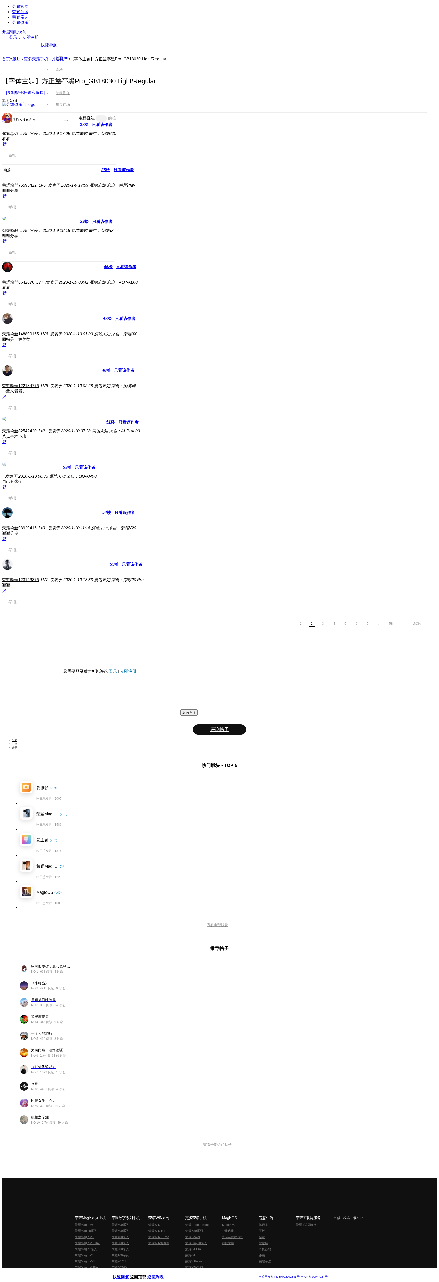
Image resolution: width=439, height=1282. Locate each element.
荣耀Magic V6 (84, 1225)
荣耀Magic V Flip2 (87, 1243)
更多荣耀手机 (36, 59)
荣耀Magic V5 (84, 1237)
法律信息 (202, 1272)
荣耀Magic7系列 (86, 1249)
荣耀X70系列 (194, 1267)
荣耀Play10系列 (196, 1243)
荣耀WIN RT (156, 1231)
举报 (12, 155)
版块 (16, 59)
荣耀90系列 (119, 1267)
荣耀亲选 (20, 17)
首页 (59, 58)
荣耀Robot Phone (197, 1225)
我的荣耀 (228, 1243)
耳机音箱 (265, 1249)
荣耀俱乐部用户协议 (126, 1272)
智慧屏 (263, 1243)
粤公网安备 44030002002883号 (279, 1276)
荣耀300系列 (120, 1243)
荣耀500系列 (120, 1231)
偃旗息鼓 (10, 133)
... (379, 623)
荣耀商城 (20, 12)
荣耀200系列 (120, 1249)
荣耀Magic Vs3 (85, 1261)
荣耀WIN (154, 1225)
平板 (262, 1231)
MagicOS (228, 1225)
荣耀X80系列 (194, 1231)
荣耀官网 (20, 6)
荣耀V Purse (193, 1261)
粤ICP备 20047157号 (314, 1276)
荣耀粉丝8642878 (18, 282)
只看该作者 (124, 170)
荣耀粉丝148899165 (20, 334)
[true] (66, 120)
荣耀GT (190, 1255)
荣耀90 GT (119, 1261)
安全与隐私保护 (232, 1237)
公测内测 (228, 1231)
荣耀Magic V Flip (86, 1267)
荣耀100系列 (120, 1255)
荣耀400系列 (120, 1237)
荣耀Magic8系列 (86, 1231)
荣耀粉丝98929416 (19, 528)
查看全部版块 (217, 925)
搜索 (6, 119)
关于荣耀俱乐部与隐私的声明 (160, 1272)
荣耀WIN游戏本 (158, 1243)
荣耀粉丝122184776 (20, 386)
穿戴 (262, 1237)
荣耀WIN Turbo (158, 1237)
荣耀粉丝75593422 (19, 185)
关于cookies (188, 1272)
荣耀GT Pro (193, 1249)
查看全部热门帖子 (217, 1145)
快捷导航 (49, 45)
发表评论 (189, 712)
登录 (13, 37)
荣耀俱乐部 (22, 22)
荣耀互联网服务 (306, 1225)
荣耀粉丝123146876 (20, 580)
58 (391, 623)
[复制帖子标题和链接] (25, 92)
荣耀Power (192, 1237)
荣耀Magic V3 (84, 1255)
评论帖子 (219, 729)
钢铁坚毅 (10, 230)
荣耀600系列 (120, 1225)
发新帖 (417, 623)
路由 (262, 1255)
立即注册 (30, 37)
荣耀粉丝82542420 (19, 431)
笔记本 (263, 1225)
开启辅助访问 (14, 32)
